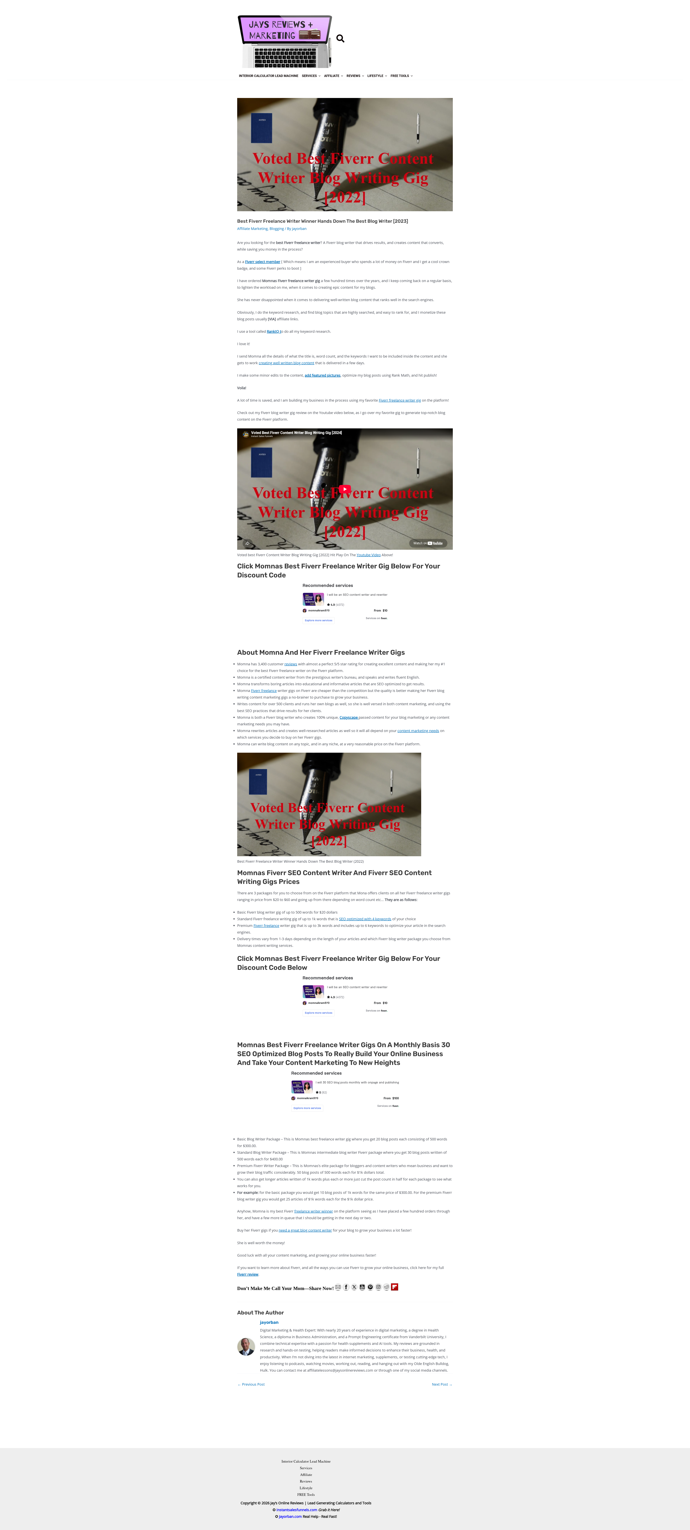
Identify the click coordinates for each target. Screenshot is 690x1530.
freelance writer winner (313, 1211)
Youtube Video (369, 554)
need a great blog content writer (305, 1230)
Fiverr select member (262, 261)
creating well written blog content (286, 362)
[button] (340, 39)
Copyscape (349, 717)
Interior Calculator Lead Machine (306, 1461)
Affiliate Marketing (252, 228)
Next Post (442, 1384)
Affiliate (306, 1474)
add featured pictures (323, 375)
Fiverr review (247, 1274)
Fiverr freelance (264, 690)
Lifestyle (306, 1487)
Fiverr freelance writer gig (400, 400)
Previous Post (251, 1384)
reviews (290, 664)
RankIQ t (274, 331)
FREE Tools (306, 1494)
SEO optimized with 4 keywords (365, 918)
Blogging (277, 228)
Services (306, 1467)
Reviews (306, 1481)
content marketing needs (418, 730)
